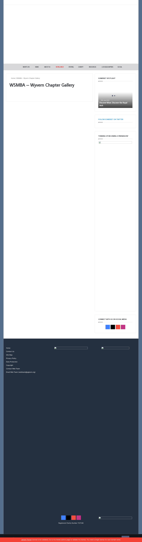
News (37, 67)
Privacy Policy (11, 358)
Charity (80, 67)
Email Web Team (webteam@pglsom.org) (20, 372)
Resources (92, 67)
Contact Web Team (13, 369)
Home (13, 78)
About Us (47, 67)
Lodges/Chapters (107, 67)
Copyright (9, 365)
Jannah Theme (26, 540)
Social (119, 67)
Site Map (9, 355)
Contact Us (10, 351)
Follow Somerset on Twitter (110, 119)
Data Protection (11, 362)
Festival (71, 67)
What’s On (26, 67)
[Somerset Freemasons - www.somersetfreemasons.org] (71, 12)
